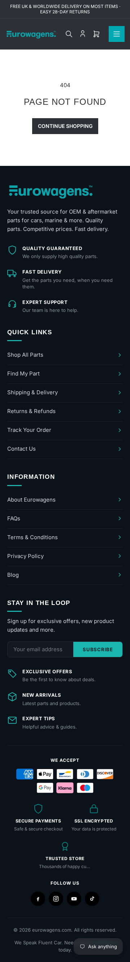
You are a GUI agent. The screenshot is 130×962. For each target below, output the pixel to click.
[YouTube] (74, 899)
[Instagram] (56, 899)
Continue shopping (65, 126)
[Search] (69, 34)
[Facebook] (38, 899)
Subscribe (98, 649)
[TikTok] (92, 899)
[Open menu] (117, 34)
